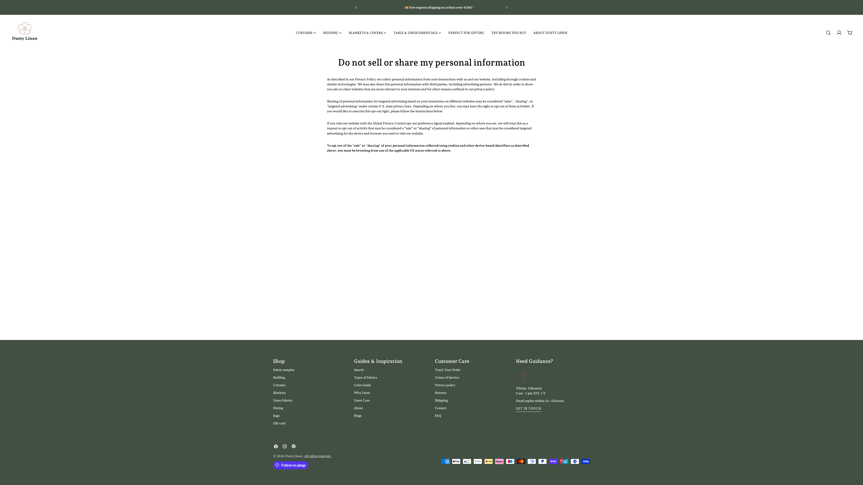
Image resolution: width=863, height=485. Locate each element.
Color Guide (362, 385)
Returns (440, 393)
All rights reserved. (317, 456)
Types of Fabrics (365, 377)
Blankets (279, 393)
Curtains (279, 385)
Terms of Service (447, 377)
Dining (278, 408)
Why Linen (362, 393)
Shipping (441, 400)
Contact (440, 408)
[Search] (828, 32)
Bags (276, 415)
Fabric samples (283, 370)
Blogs (358, 415)
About (358, 408)
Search (359, 370)
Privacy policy (445, 385)
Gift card (279, 423)
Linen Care (362, 400)
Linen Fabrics (282, 400)
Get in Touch (528, 408)
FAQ (438, 415)
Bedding (279, 377)
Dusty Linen (293, 456)
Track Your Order (447, 370)
